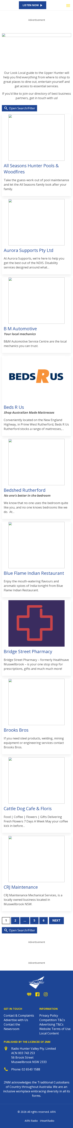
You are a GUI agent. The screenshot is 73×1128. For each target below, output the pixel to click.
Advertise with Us (16, 1020)
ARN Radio (31, 1120)
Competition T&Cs (52, 1020)
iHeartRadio (47, 1120)
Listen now (31, 5)
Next (56, 920)
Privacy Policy (48, 1015)
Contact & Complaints (19, 1015)
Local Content (49, 1033)
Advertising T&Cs (51, 1024)
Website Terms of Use (55, 1029)
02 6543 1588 (31, 1069)
